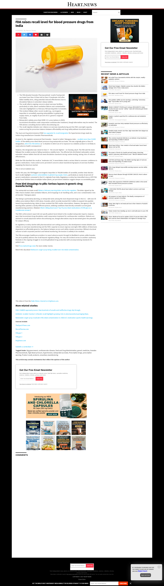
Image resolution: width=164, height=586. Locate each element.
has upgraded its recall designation (56, 133)
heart (85, 12)
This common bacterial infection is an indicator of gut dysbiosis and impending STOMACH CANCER (128, 139)
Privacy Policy (82, 579)
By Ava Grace (118, 103)
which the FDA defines (32, 144)
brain (78, 12)
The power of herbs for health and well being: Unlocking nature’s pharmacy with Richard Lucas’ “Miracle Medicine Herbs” (128, 153)
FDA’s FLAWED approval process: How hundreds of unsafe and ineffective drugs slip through (48, 310)
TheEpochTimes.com (23, 325)
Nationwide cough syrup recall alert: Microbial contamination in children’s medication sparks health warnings (54, 318)
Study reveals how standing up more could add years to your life (128, 211)
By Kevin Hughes (119, 156)
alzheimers (64, 12)
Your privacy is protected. (25, 384)
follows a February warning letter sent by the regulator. (57, 190)
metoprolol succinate (60, 353)
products (36, 355)
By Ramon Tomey (119, 95)
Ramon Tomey (31, 30)
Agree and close (145, 575)
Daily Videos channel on (44, 301)
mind (72, 12)
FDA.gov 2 (19, 337)
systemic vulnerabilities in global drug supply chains (49, 175)
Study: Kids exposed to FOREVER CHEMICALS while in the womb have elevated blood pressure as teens (128, 182)
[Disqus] (56, 481)
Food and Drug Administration (66, 350)
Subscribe (123, 583)
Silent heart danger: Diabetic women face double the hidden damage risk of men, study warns (127, 87)
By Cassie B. (118, 89)
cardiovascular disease (47, 350)
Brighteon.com (21, 341)
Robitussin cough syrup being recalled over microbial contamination (55, 250)
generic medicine (83, 350)
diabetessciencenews (51, 12)
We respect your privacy (72, 574)
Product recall (27, 355)
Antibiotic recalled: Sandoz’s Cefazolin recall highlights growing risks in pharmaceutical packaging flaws (52, 314)
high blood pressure (35, 353)
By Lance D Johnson (119, 81)
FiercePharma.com (22, 329)
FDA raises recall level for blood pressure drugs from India (127, 93)
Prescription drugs (75, 353)
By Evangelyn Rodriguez (121, 120)
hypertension (48, 353)
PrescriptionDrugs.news (27, 246)
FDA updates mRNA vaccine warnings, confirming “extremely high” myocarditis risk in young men (127, 100)
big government (32, 350)
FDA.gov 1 (19, 333)
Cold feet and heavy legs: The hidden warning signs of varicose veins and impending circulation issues (128, 160)
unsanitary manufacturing (49, 355)
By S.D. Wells (118, 112)
